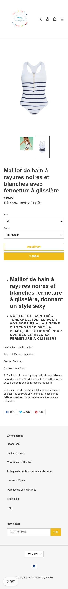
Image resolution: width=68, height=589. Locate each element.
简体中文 (33, 554)
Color (6, 228)
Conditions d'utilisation (19, 462)
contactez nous (15, 453)
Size (6, 214)
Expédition (13, 498)
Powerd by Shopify (44, 577)
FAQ (9, 508)
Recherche (13, 443)
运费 (37, 202)
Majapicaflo (28, 577)
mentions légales (16, 480)
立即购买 (34, 256)
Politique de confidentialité (21, 489)
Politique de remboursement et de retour (29, 471)
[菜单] (62, 19)
